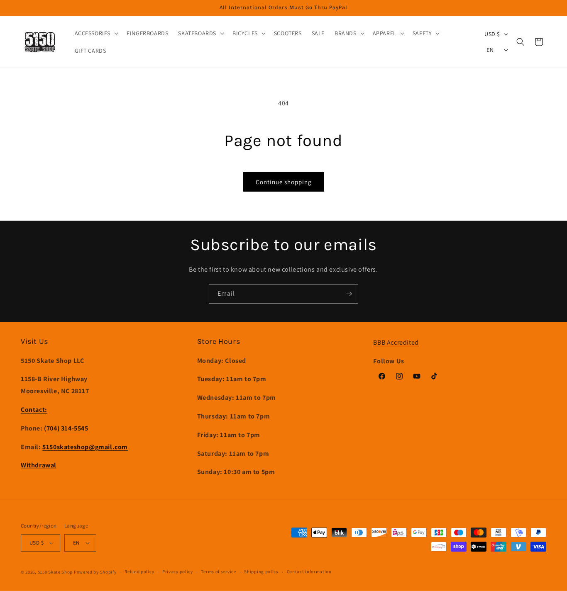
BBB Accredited (395, 342)
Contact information (309, 571)
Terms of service (218, 571)
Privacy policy (177, 571)
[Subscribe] (349, 294)
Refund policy (139, 571)
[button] (96, 33)
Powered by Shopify (95, 572)
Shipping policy (261, 571)
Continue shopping (284, 182)
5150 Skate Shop (55, 572)
